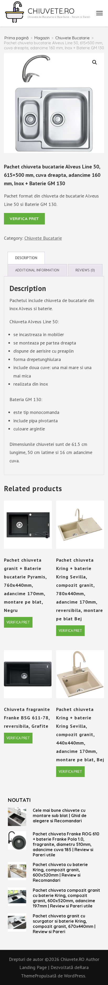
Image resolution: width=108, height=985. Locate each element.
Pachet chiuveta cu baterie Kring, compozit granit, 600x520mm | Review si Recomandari (60, 872)
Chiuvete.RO (51, 10)
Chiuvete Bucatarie (43, 238)
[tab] (26, 258)
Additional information (37, 270)
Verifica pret (24, 218)
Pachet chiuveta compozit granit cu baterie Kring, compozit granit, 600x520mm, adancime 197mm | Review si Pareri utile (66, 898)
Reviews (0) (85, 270)
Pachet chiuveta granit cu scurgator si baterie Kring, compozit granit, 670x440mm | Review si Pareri (64, 923)
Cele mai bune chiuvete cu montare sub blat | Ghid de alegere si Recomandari (60, 815)
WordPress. (75, 976)
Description (26, 257)
